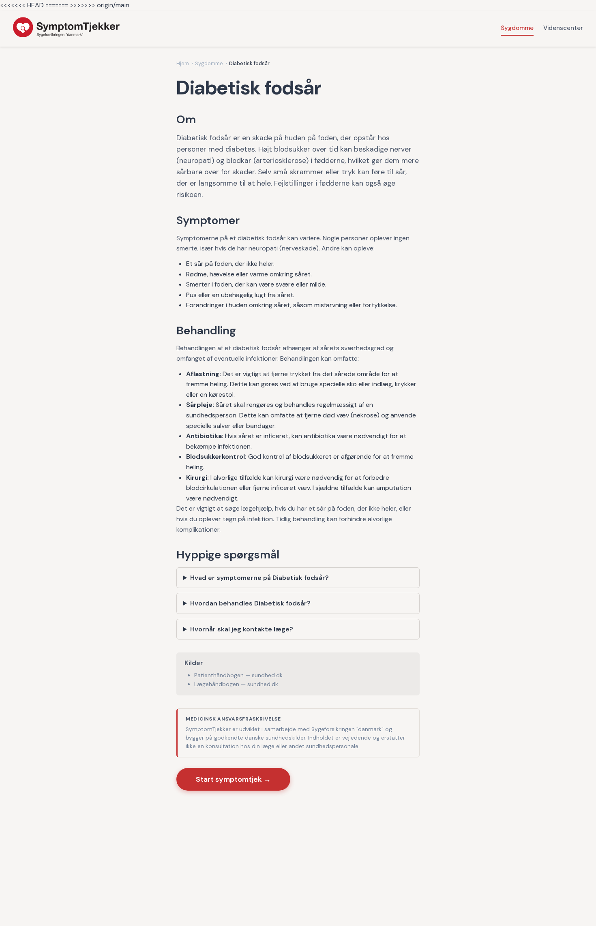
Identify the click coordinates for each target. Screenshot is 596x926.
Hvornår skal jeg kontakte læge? (241, 629)
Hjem (182, 63)
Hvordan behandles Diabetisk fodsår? (250, 603)
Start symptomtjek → (233, 779)
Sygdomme (517, 28)
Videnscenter (563, 28)
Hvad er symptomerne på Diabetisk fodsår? (259, 577)
